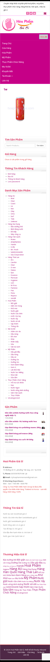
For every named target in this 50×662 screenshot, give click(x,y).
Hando (13, 244)
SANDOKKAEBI (17, 252)
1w (5, 89)
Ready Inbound (40, 650)
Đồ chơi (14, 336)
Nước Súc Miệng (17, 372)
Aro (12, 260)
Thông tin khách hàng (16, 179)
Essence (14, 275)
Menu (44, 37)
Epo (12, 272)
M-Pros (14, 285)
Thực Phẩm (15, 395)
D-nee (13, 267)
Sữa (12, 344)
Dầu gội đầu (15, 352)
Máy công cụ (16, 234)
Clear (13, 201)
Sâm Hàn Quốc (16, 393)
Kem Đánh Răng (17, 364)
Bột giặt (14, 303)
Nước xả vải (15, 321)
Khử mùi (14, 308)
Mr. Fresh (14, 249)
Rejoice (14, 295)
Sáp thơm (14, 324)
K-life (13, 247)
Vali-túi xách (15, 347)
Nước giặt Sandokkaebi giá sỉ (14, 521)
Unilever (14, 221)
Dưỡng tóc (15, 362)
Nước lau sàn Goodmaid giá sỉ (15, 514)
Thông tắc (15, 326)
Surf (12, 216)
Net (12, 208)
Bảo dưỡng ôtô (17, 226)
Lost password (14, 181)
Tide (12, 219)
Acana (13, 239)
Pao (12, 290)
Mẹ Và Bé (6, 66)
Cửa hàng (6, 48)
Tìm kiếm (40, 145)
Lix (12, 206)
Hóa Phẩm (7, 53)
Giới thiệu (21, 652)
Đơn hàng (11, 174)
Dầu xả (13, 357)
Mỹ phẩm (6, 57)
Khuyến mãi (7, 71)
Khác (13, 339)
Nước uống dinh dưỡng (20, 390)
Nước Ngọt (15, 387)
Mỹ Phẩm (11, 349)
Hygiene (14, 280)
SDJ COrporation (17, 254)
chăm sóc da (16, 331)
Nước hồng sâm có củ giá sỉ (14, 525)
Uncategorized (14, 398)
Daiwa (13, 270)
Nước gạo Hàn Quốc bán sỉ (13, 536)
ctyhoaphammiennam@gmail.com (24, 477)
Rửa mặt (14, 375)
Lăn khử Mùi (15, 370)
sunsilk (13, 298)
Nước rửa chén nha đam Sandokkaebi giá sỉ (20, 517)
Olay (12, 211)
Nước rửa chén (16, 313)
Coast (13, 203)
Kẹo (12, 385)
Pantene (14, 288)
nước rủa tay (16, 316)
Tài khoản (7, 76)
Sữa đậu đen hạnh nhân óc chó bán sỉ (17, 532)
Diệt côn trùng (16, 306)
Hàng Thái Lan (13, 257)
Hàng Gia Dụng (14, 224)
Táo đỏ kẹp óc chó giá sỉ (12, 528)
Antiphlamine (16, 242)
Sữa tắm (14, 377)
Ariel (12, 198)
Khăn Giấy (15, 341)
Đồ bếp (14, 231)
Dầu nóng (14, 334)
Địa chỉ (10, 176)
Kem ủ (13, 367)
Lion (12, 283)
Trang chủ (6, 43)
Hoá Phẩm (12, 300)
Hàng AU (11, 196)
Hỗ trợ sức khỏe (17, 382)
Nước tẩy (14, 318)
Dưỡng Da (15, 359)
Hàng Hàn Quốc (14, 237)
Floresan (14, 277)
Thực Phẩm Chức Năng (13, 62)
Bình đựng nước (17, 229)
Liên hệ (5, 80)
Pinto (13, 293)
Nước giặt (14, 311)
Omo (13, 214)
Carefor (14, 262)
